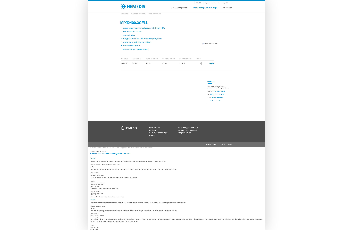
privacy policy (211, 144)
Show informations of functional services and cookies (105, 164)
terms (230, 144)
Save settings (94, 227)
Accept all (103, 151)
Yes (93, 167)
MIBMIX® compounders (179, 8)
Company (206, 3)
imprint (222, 144)
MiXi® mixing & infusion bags (205, 8)
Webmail (181, 135)
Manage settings (95, 151)
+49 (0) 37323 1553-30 (217, 94)
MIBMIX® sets (227, 8)
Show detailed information (98, 206)
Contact (214, 3)
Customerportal (223, 3)
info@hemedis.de (217, 97)
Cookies (92, 181)
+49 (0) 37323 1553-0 (218, 91)
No (91, 167)
